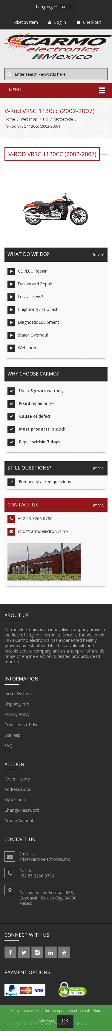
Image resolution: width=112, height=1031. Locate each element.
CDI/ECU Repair (32, 271)
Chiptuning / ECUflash (38, 309)
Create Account (18, 820)
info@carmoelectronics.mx (43, 531)
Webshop (29, 119)
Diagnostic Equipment (38, 322)
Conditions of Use (21, 725)
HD (45, 119)
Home (9, 119)
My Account (15, 799)
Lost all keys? (30, 296)
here (50, 1021)
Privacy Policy (17, 714)
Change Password (21, 810)
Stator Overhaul (33, 335)
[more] (98, 254)
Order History (17, 779)
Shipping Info (16, 704)
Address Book (17, 789)
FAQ (8, 745)
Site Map (12, 735)
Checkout (92, 22)
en (62, 7)
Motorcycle (63, 119)
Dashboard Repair (35, 284)
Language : (46, 7)
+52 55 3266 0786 (35, 518)
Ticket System (17, 693)
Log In (60, 22)
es (71, 7)
